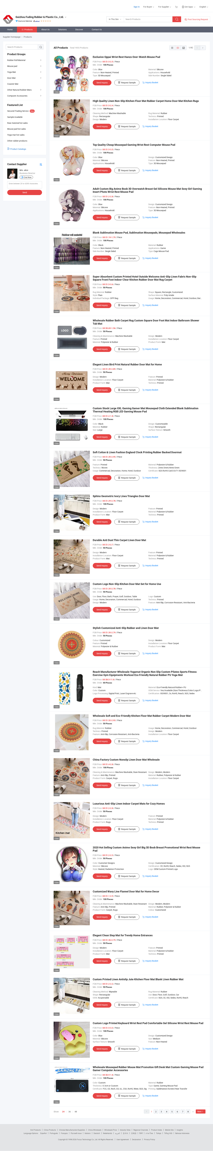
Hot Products (35, 1130)
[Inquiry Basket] (176, 6)
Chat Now (27, 177)
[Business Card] (41, 164)
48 (76, 1111)
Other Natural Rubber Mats (19, 89)
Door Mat (11, 78)
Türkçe (158, 1133)
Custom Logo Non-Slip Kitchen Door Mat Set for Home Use (127, 583)
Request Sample (128, 82)
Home (10, 29)
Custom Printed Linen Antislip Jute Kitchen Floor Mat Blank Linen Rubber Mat (138, 979)
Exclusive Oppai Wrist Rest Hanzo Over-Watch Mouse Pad (126, 56)
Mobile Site (169, 1130)
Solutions (62, 29)
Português (54, 1133)
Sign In (137, 6)
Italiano (88, 1133)
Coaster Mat (12, 83)
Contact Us (97, 29)
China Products (50, 1130)
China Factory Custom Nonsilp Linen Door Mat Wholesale (126, 759)
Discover (79, 29)
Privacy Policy (149, 1139)
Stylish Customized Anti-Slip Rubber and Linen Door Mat (126, 627)
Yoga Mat (11, 72)
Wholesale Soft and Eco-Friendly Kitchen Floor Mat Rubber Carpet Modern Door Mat (142, 715)
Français (64, 1133)
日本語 (133, 1133)
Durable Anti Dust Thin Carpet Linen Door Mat (119, 540)
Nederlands (107, 1133)
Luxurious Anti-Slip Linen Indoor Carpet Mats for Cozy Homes (129, 803)
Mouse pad (12, 66)
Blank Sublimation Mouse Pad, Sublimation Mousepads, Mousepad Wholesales (139, 232)
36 (69, 1111)
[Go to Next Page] (203, 48)
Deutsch (97, 1133)
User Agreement (122, 1139)
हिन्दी (141, 1133)
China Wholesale (94, 1130)
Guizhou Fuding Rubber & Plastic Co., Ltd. (40, 17)
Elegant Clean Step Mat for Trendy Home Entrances (123, 935)
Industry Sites (125, 1130)
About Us (45, 29)
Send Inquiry (102, 82)
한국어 (125, 1133)
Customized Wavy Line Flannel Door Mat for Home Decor (126, 891)
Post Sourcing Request (198, 19)
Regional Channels (140, 1130)
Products (28, 29)
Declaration (136, 1139)
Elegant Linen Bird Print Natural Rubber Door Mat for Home (127, 364)
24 (63, 1111)
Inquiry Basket (151, 82)
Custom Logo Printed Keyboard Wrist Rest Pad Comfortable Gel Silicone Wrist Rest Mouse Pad (148, 1023)
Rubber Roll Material (16, 60)
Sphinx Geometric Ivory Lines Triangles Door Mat (121, 496)
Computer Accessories (17, 95)
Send (24, 192)
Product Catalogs (18, 149)
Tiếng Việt (168, 1133)
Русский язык (76, 1133)
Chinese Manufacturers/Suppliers (72, 1130)
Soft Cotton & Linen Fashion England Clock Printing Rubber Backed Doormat (137, 452)
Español (43, 1133)
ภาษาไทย (149, 1133)
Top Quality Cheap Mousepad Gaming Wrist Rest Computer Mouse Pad (134, 144)
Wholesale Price (110, 1130)
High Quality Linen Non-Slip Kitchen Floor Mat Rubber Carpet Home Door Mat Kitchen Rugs (146, 100)
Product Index (156, 1130)
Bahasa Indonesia (182, 1133)
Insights (180, 1130)
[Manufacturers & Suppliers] (21, 5)
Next (199, 1111)
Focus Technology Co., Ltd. (87, 1139)
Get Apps (188, 6)
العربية (117, 1133)
